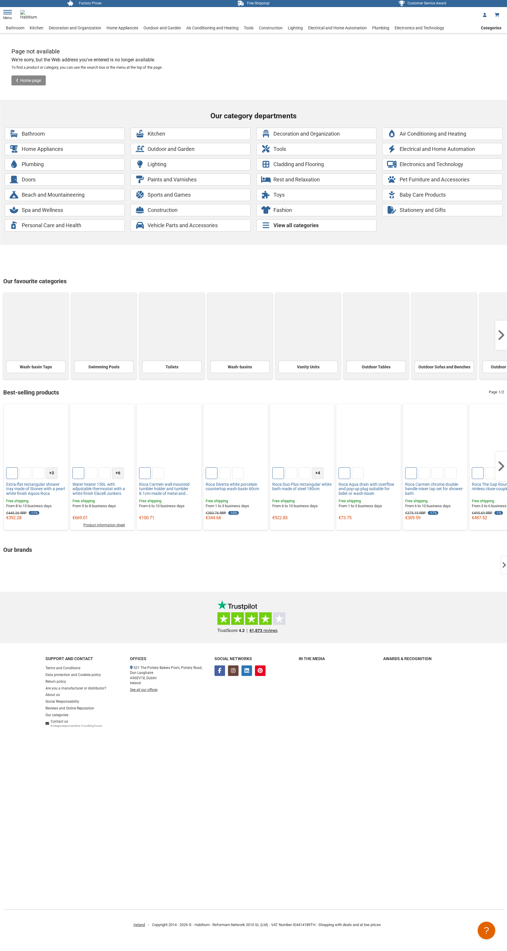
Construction (271, 28)
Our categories (56, 715)
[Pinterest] (260, 670)
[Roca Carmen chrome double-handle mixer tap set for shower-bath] (435, 436)
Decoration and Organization (75, 28)
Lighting (295, 28)
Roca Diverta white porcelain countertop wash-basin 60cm (232, 486)
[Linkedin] (246, 670)
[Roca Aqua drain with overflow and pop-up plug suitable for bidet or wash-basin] (368, 436)
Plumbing (380, 28)
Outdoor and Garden (162, 28)
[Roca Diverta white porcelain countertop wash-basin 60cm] (236, 436)
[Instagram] (233, 670)
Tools (249, 28)
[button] (501, 335)
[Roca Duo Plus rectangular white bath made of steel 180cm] (302, 436)
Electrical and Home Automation (337, 28)
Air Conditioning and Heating (212, 28)
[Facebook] (219, 670)
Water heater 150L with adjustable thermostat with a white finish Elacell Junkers (98, 489)
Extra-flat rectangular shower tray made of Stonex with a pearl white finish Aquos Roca (35, 489)
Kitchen (36, 28)
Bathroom (15, 28)
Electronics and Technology (419, 28)
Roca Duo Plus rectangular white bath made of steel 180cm (302, 486)
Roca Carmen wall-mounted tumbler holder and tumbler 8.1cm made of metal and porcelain (164, 489)
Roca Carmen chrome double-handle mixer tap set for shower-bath (434, 489)
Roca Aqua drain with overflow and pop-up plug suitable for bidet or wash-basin (366, 489)
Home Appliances (122, 28)
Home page (30, 80)
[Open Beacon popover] (486, 930)
